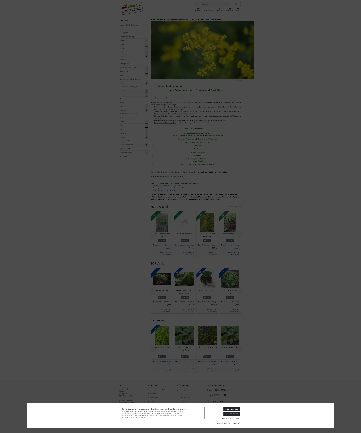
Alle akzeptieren (232, 409)
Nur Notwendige (232, 414)
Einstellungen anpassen (232, 418)
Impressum (236, 423)
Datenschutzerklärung (223, 423)
